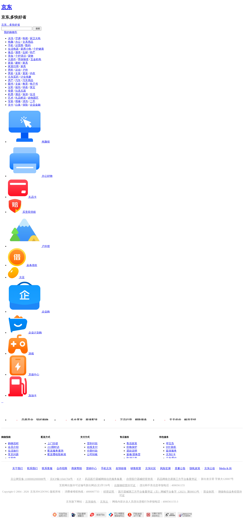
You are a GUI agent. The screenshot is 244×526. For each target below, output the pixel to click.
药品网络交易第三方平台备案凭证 (177, 479)
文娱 (18, 83)
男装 (10, 73)
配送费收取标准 (56, 454)
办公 (18, 41)
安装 (10, 101)
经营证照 (109, 491)
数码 (28, 45)
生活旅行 (13, 450)
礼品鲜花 (20, 97)
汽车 (18, 80)
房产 (10, 80)
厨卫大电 (35, 38)
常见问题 (13, 454)
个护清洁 (20, 55)
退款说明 (131, 450)
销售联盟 (135, 468)
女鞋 (10, 87)
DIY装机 (171, 447)
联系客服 (47, 468)
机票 (10, 94)
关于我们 (17, 468)
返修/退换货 (133, 454)
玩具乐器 (20, 90)
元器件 (12, 59)
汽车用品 (28, 80)
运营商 (19, 45)
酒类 (18, 52)
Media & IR (225, 468)
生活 (32, 94)
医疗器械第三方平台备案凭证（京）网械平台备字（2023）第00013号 (159, 491)
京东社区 (150, 468)
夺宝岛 (170, 443)
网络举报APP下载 (135, 514)
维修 (18, 101)
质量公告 (180, 468)
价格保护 (131, 447)
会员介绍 (13, 447)
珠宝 (32, 87)
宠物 (30, 55)
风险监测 (165, 468)
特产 (32, 52)
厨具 (23, 66)
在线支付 (92, 447)
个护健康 (38, 48)
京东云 (104, 501)
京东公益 (209, 468)
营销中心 (91, 468)
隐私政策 (195, 468)
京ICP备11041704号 (61, 479)
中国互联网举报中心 (116, 514)
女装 (18, 73)
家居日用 (13, 66)
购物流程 (13, 443)
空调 (18, 38)
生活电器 (13, 48)
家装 (10, 62)
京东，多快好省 (10, 24)
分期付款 (92, 450)
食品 (10, 52)
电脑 (10, 41)
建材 (18, 62)
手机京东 (106, 468)
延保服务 (171, 450)
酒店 (18, 94)
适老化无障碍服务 (170, 514)
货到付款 (92, 443)
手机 (10, 45)
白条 (18, 104)
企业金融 (35, 104)
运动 (18, 69)
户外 (25, 69)
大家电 (12, 458)
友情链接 (121, 468)
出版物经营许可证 (125, 485)
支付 (10, 104)
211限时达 (53, 447)
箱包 (18, 87)
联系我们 (32, 468)
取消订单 (131, 458)
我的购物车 (10, 32)
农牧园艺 (33, 97)
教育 (25, 83)
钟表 (25, 87)
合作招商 (62, 468)
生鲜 (25, 52)
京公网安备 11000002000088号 (28, 479)
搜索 (37, 28)
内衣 (32, 73)
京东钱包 (91, 501)
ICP (79, 479)
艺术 (10, 97)
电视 (25, 38)
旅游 (25, 94)
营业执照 (209, 491)
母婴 (10, 90)
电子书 (34, 83)
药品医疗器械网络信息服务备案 (104, 479)
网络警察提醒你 (79, 514)
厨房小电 (26, 48)
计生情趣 (26, 76)
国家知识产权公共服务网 (185, 514)
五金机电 (36, 59)
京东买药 (13, 76)
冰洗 (10, 38)
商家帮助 (76, 468)
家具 (25, 62)
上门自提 (52, 443)
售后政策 (131, 443)
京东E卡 (171, 454)
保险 (25, 104)
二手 (32, 101)
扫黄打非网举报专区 (154, 514)
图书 (10, 83)
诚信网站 (97, 514)
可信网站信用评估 (60, 514)
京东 (6, 7)
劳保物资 (23, 59)
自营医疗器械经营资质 (140, 479)
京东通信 (171, 458)
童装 (25, 73)
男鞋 (10, 69)
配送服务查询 (55, 450)
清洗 (25, 101)
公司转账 (92, 454)
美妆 (10, 55)
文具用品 (28, 41)
